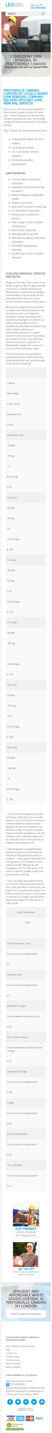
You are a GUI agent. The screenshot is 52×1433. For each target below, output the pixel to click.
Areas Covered (13, 1363)
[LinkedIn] (34, 1402)
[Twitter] (18, 1402)
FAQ (8, 1349)
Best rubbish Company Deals (20, 1346)
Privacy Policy (12, 1356)
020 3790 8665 (17, 1384)
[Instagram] (26, 1402)
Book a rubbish (13, 1366)
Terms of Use (13, 1360)
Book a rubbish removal (26, 1314)
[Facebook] (10, 1402)
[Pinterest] (42, 1402)
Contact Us (11, 1353)
